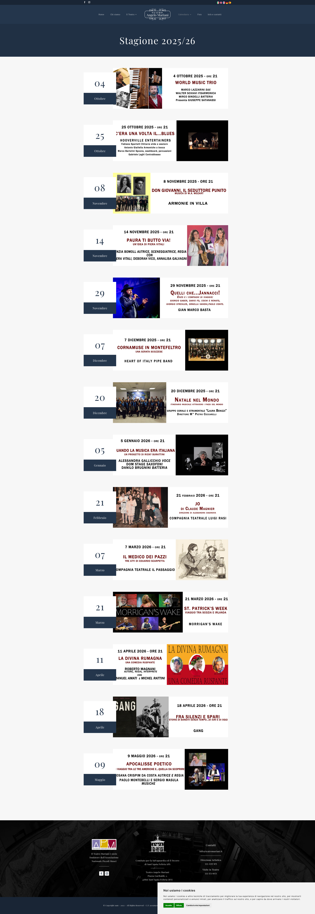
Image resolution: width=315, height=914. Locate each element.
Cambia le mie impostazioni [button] (198, 905)
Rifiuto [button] (179, 905)
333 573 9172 (211, 873)
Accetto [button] (168, 905)
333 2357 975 (211, 863)
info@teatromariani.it (210, 851)
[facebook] (85, 2)
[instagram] (89, 2)
